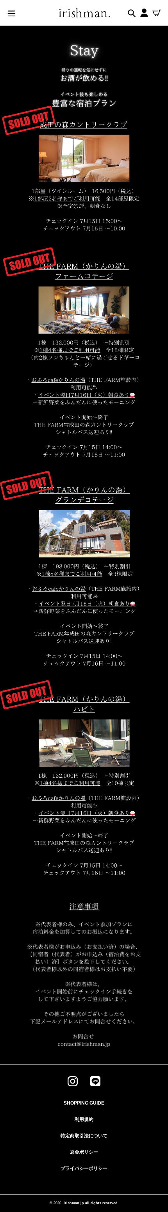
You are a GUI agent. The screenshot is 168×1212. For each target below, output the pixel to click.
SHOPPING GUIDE (84, 1103)
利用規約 (84, 1119)
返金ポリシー (84, 1152)
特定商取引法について (84, 1135)
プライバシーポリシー (84, 1168)
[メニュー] (11, 13)
